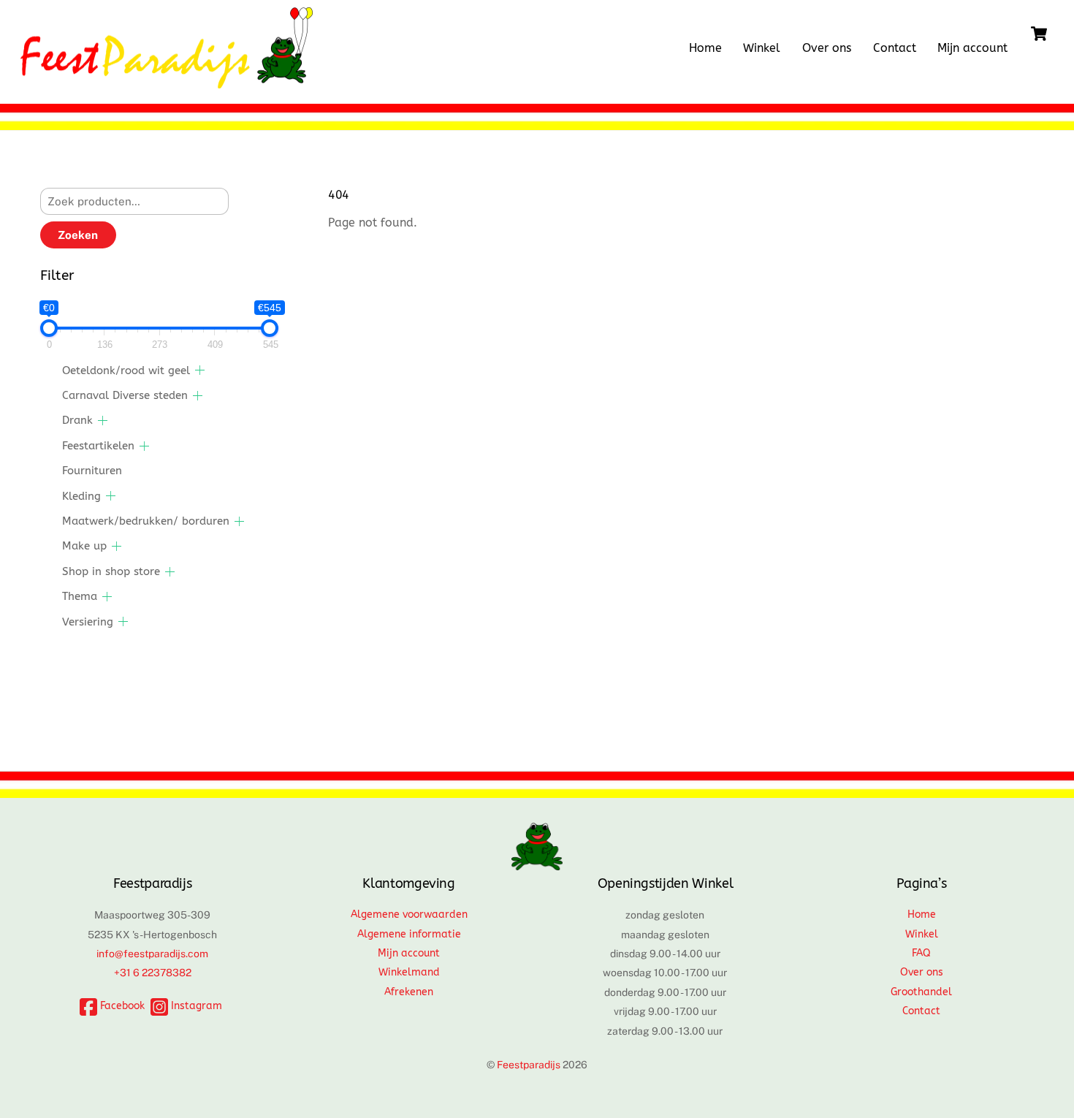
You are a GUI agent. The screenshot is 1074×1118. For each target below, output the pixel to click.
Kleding (81, 496)
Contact (894, 48)
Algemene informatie (409, 934)
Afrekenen (408, 992)
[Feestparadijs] (166, 81)
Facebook (121, 1006)
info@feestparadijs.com (152, 953)
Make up (84, 545)
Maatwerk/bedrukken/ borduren (145, 521)
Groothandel (921, 992)
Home (705, 48)
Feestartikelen (98, 445)
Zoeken (78, 235)
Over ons (826, 48)
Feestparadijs (528, 1065)
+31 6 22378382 (152, 972)
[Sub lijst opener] (200, 370)
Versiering (87, 621)
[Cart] (1039, 33)
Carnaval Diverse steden (125, 395)
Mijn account (972, 48)
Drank (77, 420)
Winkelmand (409, 972)
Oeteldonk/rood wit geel (126, 370)
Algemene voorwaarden (409, 914)
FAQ (921, 953)
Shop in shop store (111, 571)
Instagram (195, 1006)
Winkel (761, 48)
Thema (79, 596)
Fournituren (92, 470)
